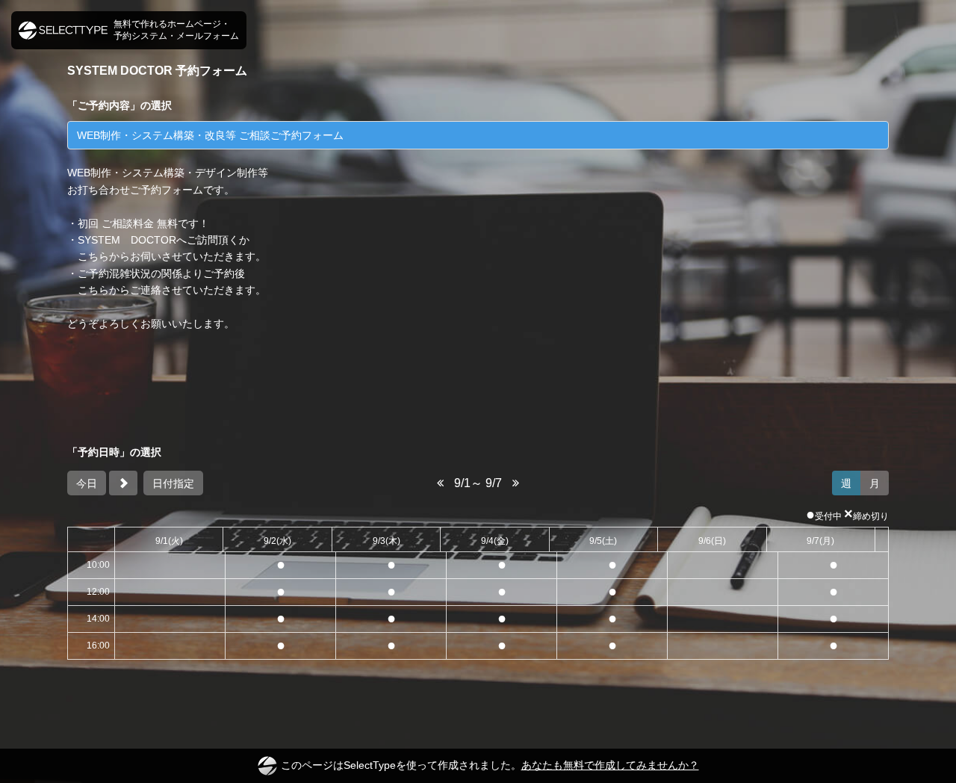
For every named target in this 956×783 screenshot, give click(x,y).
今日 (86, 483)
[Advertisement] (478, 387)
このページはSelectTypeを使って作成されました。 (490, 765)
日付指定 (173, 483)
